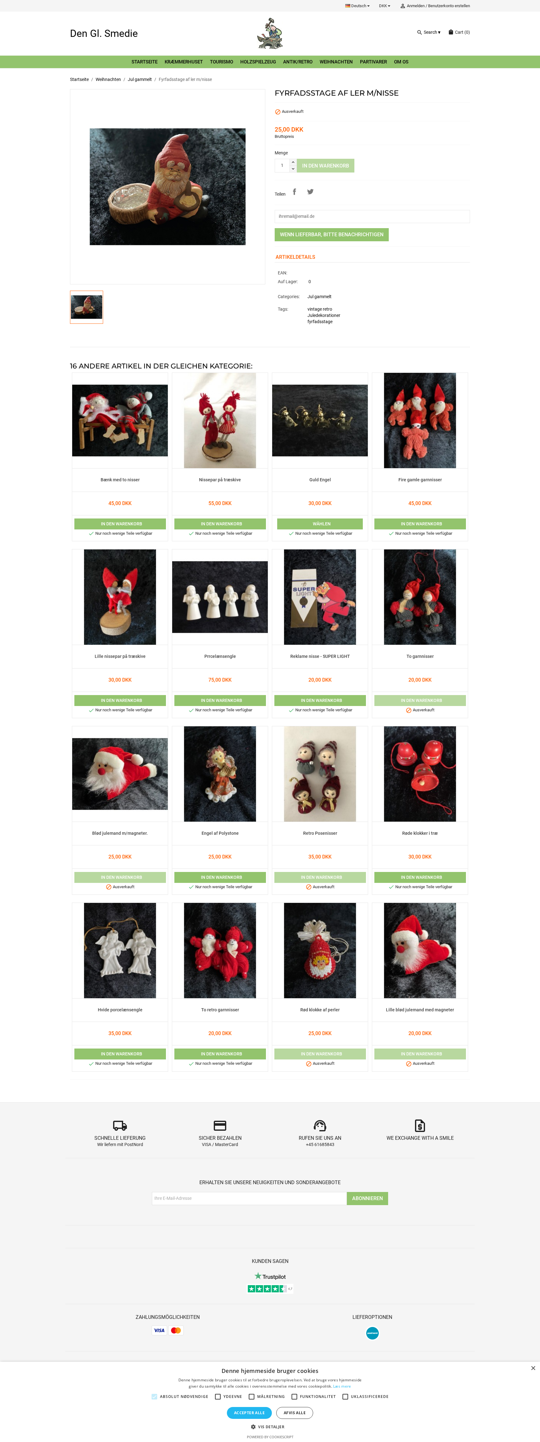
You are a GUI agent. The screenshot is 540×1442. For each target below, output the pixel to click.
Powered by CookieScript (270, 1436)
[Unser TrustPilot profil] (270, 1275)
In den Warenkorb (325, 166)
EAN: (282, 273)
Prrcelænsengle (220, 656)
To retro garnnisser (220, 1010)
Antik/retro (297, 62)
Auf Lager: (288, 281)
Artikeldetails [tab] (295, 257)
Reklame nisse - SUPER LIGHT (320, 656)
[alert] (270, 1402)
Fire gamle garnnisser (420, 480)
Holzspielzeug (258, 62)
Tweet (310, 191)
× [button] (533, 1368)
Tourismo (221, 62)
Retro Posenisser (320, 833)
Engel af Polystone (220, 833)
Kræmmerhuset (184, 62)
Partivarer (373, 62)
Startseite (145, 62)
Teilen (294, 191)
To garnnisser (420, 656)
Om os (401, 62)
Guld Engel (320, 480)
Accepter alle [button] (249, 1412)
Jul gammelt (320, 296)
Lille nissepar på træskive (120, 656)
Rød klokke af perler (320, 1010)
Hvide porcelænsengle (120, 1010)
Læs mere (342, 1386)
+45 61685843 (320, 1144)
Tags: (283, 309)
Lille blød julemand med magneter (420, 1010)
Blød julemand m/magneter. (120, 833)
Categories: (289, 296)
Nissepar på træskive (220, 480)
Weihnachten (336, 62)
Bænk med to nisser (120, 480)
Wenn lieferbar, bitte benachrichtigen (331, 235)
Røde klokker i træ (420, 833)
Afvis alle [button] (295, 1412)
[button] (270, 1427)
